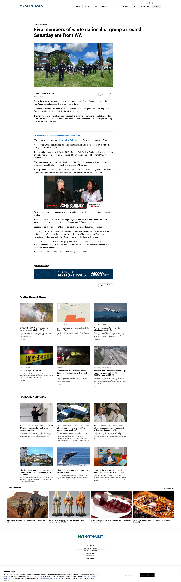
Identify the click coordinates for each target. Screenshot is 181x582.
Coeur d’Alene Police (67, 140)
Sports (87, 6)
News (78, 6)
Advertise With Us (90, 556)
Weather (104, 6)
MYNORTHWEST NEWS (40, 24)
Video (134, 6)
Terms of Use (87, 576)
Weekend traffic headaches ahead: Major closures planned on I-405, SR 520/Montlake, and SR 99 (110, 373)
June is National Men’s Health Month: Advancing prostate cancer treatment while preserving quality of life (109, 428)
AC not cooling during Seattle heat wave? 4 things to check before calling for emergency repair (36, 428)
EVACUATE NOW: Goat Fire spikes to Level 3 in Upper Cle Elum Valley (34, 329)
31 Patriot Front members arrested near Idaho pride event (57, 136)
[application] (73, 192)
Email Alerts (90, 553)
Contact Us (90, 545)
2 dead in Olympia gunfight (30, 371)
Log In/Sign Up (157, 3)
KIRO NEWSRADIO (125, 3)
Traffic (95, 6)
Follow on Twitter (90, 551)
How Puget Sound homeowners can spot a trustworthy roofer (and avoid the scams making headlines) (73, 428)
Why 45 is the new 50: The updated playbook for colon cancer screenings (109, 471)
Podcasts (125, 6)
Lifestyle (114, 6)
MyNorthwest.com (89, 564)
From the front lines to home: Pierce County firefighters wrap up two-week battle (72, 373)
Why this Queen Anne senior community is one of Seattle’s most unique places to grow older (36, 472)
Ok (179, 568)
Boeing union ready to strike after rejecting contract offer (107, 329)
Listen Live (145, 6)
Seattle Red (144, 3)
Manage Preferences (130, 575)
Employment (90, 558)
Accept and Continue (147, 575)
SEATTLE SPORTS (135, 3)
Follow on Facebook (90, 548)
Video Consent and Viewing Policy (51, 578)
